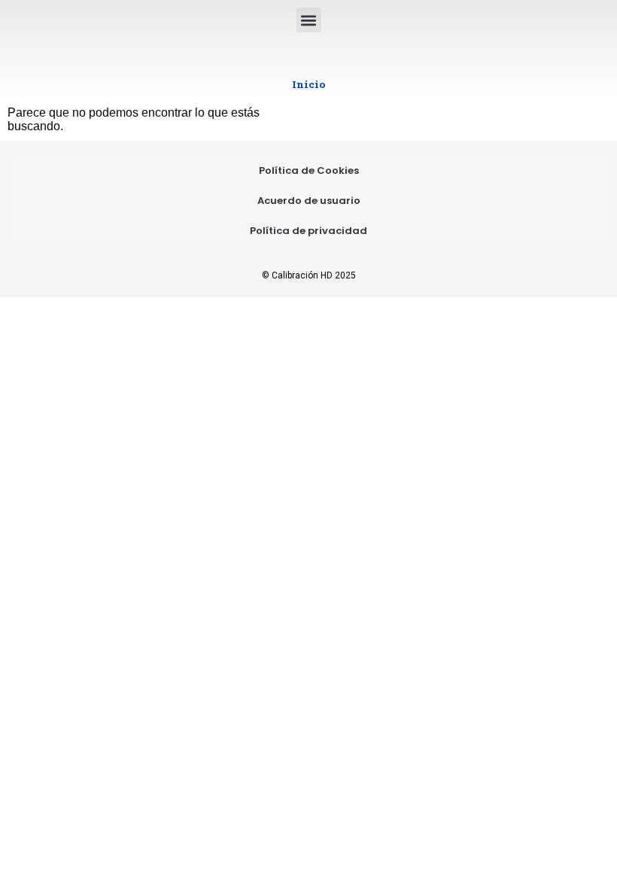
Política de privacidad (308, 231)
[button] (308, 20)
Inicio (308, 84)
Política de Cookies (309, 170)
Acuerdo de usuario (308, 200)
